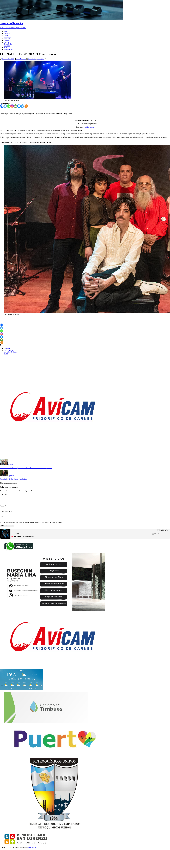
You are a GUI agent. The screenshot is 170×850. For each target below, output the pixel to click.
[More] (26, 106)
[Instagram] (12, 106)
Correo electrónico (6, 511)
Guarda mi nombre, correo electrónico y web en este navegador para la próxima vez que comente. (32, 522)
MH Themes (32, 847)
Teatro (6, 354)
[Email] (15, 106)
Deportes (7, 40)
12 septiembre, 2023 (8, 59)
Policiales (7, 39)
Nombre (2, 506)
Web (1, 517)
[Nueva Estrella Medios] (61, 19)
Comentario (3, 494)
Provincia (7, 46)
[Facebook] (1, 106)
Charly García (8, 350)
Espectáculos (8, 44)
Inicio (5, 31)
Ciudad (6, 35)
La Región (7, 33)
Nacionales (7, 37)
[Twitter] (5, 106)
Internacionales (8, 49)
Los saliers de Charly (10, 352)
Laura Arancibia (21, 59)
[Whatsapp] (8, 106)
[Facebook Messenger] (19, 106)
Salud (5, 47)
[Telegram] (22, 106)
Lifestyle (6, 42)
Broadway (7, 348)
